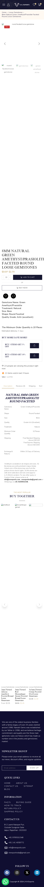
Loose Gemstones (15, 12)
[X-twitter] (27, 873)
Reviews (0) (20, 386)
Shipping (32, 386)
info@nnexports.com (12, 479)
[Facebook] (7, 873)
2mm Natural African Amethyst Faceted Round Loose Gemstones (7, 695)
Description (8, 386)
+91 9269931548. (21, 482)
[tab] (8, 386)
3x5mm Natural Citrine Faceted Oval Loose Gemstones (35, 693)
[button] (3, 4)
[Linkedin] (37, 873)
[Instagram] (17, 873)
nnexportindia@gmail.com (31, 479)
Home (4, 12)
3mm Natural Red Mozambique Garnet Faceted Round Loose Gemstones (21, 695)
